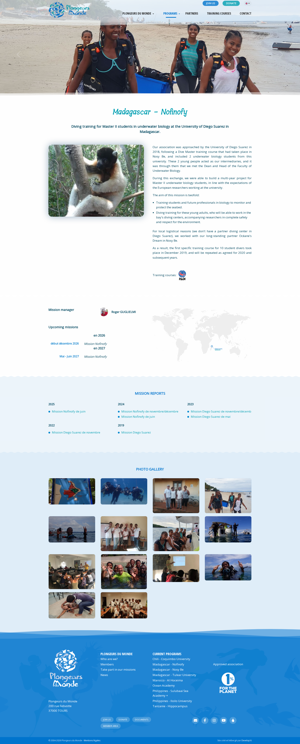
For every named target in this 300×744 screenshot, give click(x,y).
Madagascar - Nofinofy (168, 664)
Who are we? (109, 659)
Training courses (219, 13)
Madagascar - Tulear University (174, 675)
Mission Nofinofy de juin (68, 411)
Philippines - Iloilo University (172, 701)
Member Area (110, 726)
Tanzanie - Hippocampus (170, 706)
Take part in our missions (118, 669)
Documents (141, 719)
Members (107, 664)
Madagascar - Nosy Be (168, 669)
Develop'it (246, 740)
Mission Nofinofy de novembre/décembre (149, 411)
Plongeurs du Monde (137, 13)
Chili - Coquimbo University (171, 659)
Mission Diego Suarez (136, 432)
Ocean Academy (164, 685)
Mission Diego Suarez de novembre (76, 432)
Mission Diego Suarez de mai (211, 417)
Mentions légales (92, 740)
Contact (245, 13)
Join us (210, 3)
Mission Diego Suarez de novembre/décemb (221, 411)
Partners (191, 13)
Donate (231, 3)
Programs (170, 13)
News (104, 675)
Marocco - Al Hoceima (168, 680)
